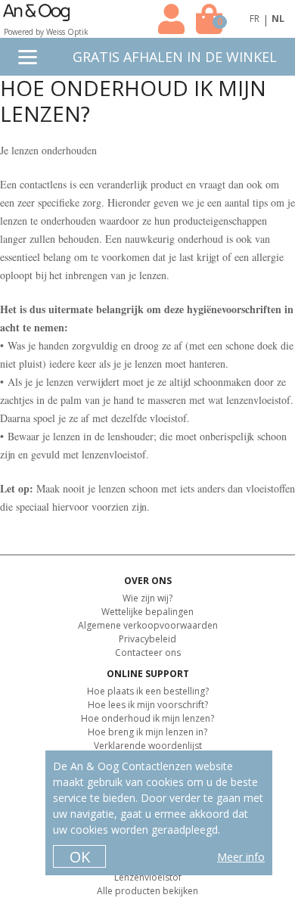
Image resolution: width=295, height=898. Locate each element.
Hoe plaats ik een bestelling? (148, 691)
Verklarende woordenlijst (148, 745)
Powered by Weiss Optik (46, 31)
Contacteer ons (148, 652)
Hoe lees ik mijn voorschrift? (148, 704)
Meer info (241, 857)
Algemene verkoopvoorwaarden (148, 625)
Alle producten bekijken (147, 890)
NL (278, 18)
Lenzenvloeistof (148, 877)
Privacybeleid (147, 638)
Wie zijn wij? (147, 598)
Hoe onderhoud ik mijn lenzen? (147, 718)
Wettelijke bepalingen (147, 611)
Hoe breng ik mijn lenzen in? (147, 732)
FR (254, 18)
